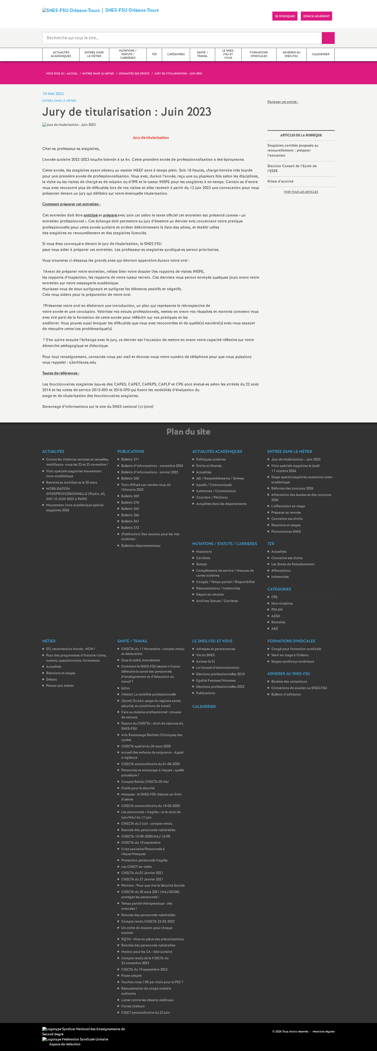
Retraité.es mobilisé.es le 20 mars (71, 482)
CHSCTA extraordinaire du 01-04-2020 (150, 764)
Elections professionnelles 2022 (220, 686)
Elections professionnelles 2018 (220, 674)
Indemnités (280, 577)
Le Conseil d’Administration (217, 667)
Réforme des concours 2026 (292, 488)
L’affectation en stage (288, 506)
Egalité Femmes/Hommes (216, 680)
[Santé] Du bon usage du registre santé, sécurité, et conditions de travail (151, 704)
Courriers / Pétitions (212, 497)
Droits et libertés (209, 466)
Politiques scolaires (211, 459)
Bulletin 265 (130, 508)
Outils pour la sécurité (138, 788)
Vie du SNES (205, 655)
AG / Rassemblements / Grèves (220, 478)
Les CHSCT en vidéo (136, 867)
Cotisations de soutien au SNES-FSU (299, 688)
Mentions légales (324, 1032)
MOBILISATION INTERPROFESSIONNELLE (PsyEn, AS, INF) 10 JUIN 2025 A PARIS (75, 493)
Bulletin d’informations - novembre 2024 (152, 466)
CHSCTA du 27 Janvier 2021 (142, 879)
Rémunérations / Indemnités (218, 588)
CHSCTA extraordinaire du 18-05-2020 (150, 806)
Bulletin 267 (130, 521)
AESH (275, 616)
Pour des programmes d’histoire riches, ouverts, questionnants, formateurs (76, 658)
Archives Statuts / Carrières (217, 601)
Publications (205, 693)
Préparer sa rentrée (286, 512)
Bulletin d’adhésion (286, 694)
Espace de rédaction (65, 1044)
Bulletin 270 (130, 502)
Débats (51, 679)
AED (274, 628)
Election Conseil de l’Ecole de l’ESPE (292, 169)
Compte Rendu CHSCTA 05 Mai (145, 782)
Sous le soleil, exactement (140, 660)
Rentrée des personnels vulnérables (148, 830)
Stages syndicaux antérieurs (292, 661)
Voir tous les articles (301, 192)
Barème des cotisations (289, 681)
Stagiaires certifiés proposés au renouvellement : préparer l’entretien (292, 150)
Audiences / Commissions (216, 491)
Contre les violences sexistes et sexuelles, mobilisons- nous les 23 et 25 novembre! (77, 462)
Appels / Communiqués (214, 485)
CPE (274, 597)
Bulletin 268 (130, 478)
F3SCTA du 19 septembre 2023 (144, 969)
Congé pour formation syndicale (296, 649)
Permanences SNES (286, 531)
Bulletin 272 (130, 528)
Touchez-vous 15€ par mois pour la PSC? (152, 982)
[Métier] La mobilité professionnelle (148, 694)
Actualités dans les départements (221, 504)
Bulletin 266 (130, 515)
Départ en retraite (210, 594)
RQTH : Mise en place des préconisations (152, 939)
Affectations (281, 570)
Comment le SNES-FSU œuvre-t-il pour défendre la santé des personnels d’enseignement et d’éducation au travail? (150, 674)
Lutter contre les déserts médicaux (147, 1000)
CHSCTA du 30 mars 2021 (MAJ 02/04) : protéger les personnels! (151, 895)
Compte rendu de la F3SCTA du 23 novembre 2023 (144, 961)
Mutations (204, 551)
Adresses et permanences (215, 649)
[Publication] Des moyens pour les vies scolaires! (150, 537)
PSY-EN (277, 609)
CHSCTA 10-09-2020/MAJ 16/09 (145, 836)
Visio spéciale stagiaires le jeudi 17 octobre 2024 (295, 469)
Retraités (278, 622)
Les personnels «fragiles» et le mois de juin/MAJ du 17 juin (151, 815)
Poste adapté (131, 975)
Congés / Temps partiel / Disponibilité (225, 582)
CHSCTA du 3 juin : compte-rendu (146, 823)
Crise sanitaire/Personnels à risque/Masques (143, 852)
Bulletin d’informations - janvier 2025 (149, 472)
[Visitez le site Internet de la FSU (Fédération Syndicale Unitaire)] (75, 1039)
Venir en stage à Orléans (290, 655)
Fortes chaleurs (133, 1006)
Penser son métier (60, 685)
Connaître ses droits (287, 519)
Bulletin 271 (130, 459)
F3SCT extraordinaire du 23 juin (145, 1012)
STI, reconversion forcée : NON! (70, 649)
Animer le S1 (205, 661)
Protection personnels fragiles (144, 860)
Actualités (203, 472)
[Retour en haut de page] (19, 1031)
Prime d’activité (280, 181)
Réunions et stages (286, 525)
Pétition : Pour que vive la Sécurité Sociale (153, 885)
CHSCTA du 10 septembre (141, 842)
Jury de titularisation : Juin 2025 (296, 459)
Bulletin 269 (130, 496)
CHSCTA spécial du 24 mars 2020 (146, 746)
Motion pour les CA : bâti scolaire (146, 952)
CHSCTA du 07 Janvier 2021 (142, 873)
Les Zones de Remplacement (292, 564)
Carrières (203, 558)
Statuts (201, 564)
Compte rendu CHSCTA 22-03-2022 (148, 921)
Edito (125, 688)
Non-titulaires (282, 603)
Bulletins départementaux (141, 545)
